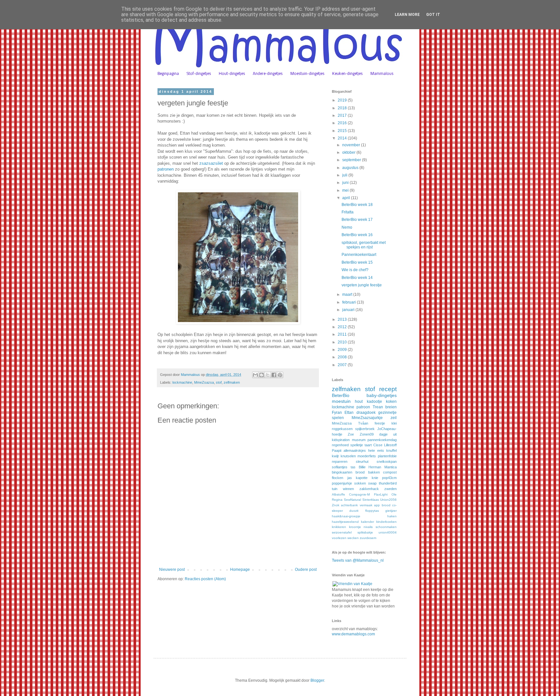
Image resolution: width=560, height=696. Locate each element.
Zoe (351, 434)
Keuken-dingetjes (347, 74)
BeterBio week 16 (357, 235)
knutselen (348, 456)
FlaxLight (381, 494)
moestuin (341, 401)
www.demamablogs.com (353, 634)
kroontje (355, 527)
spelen (338, 417)
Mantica (390, 467)
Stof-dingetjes (199, 74)
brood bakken (367, 472)
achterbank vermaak (356, 505)
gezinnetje (387, 412)
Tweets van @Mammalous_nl (358, 560)
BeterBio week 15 (357, 262)
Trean (378, 407)
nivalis (368, 527)
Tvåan (363, 423)
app (377, 505)
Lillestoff (390, 445)
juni (346, 182)
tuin (334, 489)
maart (347, 294)
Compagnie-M (359, 494)
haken (392, 516)
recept (388, 389)
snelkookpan (387, 461)
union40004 (388, 532)
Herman (374, 467)
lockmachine (182, 382)
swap (372, 483)
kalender (367, 521)
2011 (343, 334)
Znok (335, 505)
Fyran (337, 412)
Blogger (317, 680)
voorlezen (339, 538)
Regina (337, 499)
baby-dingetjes (382, 395)
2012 (343, 327)
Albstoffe (338, 494)
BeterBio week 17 (357, 219)
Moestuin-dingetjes (307, 74)
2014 (343, 138)
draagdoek (366, 412)
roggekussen (342, 429)
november (351, 145)
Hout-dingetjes (232, 74)
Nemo (347, 227)
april (346, 198)
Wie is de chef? (355, 270)
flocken (337, 478)
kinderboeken (386, 521)
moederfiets (366, 456)
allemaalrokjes (355, 450)
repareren (339, 461)
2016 (343, 123)
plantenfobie (387, 456)
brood (386, 505)
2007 (343, 365)
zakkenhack (369, 489)
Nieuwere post (172, 569)
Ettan (349, 412)
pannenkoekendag (382, 440)
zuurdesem (368, 538)
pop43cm (389, 478)
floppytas (372, 510)
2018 (343, 108)
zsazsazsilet (211, 163)
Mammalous (381, 74)
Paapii (336, 450)
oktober (349, 152)
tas (353, 467)
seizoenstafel (342, 532)
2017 (343, 115)
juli (345, 175)
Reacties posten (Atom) (205, 579)
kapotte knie (367, 478)
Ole (394, 494)
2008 (343, 357)
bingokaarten (342, 472)
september (352, 160)
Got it (433, 14)
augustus (350, 167)
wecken (353, 538)
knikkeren (339, 527)
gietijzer (391, 510)
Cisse (377, 445)
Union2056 (388, 499)
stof (219, 382)
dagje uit (388, 434)
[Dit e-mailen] (255, 375)
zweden (390, 489)
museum (359, 440)
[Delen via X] (267, 375)
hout (359, 401)
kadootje (374, 401)
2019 (343, 100)
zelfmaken (232, 382)
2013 (343, 319)
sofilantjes (339, 467)
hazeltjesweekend (345, 521)
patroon (363, 407)
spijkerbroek (365, 429)
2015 (343, 130)
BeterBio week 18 (357, 204)
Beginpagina (168, 74)
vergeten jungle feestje (362, 285)
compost (390, 472)
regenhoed (340, 445)
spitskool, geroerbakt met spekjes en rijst (364, 244)
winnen (348, 489)
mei (346, 190)
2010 (343, 342)
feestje (380, 423)
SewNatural (352, 499)
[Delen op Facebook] (274, 375)
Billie (362, 467)
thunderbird (388, 483)
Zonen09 (367, 434)
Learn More (407, 14)
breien (391, 407)
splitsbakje (365, 532)
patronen (166, 169)
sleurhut (362, 461)
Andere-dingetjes (268, 74)
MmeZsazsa (204, 382)
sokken (360, 483)
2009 (343, 349)
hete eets (376, 450)
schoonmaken (386, 527)
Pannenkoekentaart (359, 254)
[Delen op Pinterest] (280, 375)
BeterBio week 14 (357, 277)
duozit (353, 510)
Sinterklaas (370, 499)
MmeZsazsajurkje (367, 417)
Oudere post (306, 569)
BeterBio (340, 395)
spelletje (356, 445)
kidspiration (341, 440)
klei (394, 423)
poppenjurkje (342, 483)
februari (349, 302)
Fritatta (348, 212)
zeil (394, 417)
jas (349, 478)
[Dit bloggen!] (261, 375)
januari (349, 309)
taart (368, 445)
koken (391, 401)
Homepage (240, 569)
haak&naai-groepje (346, 516)
